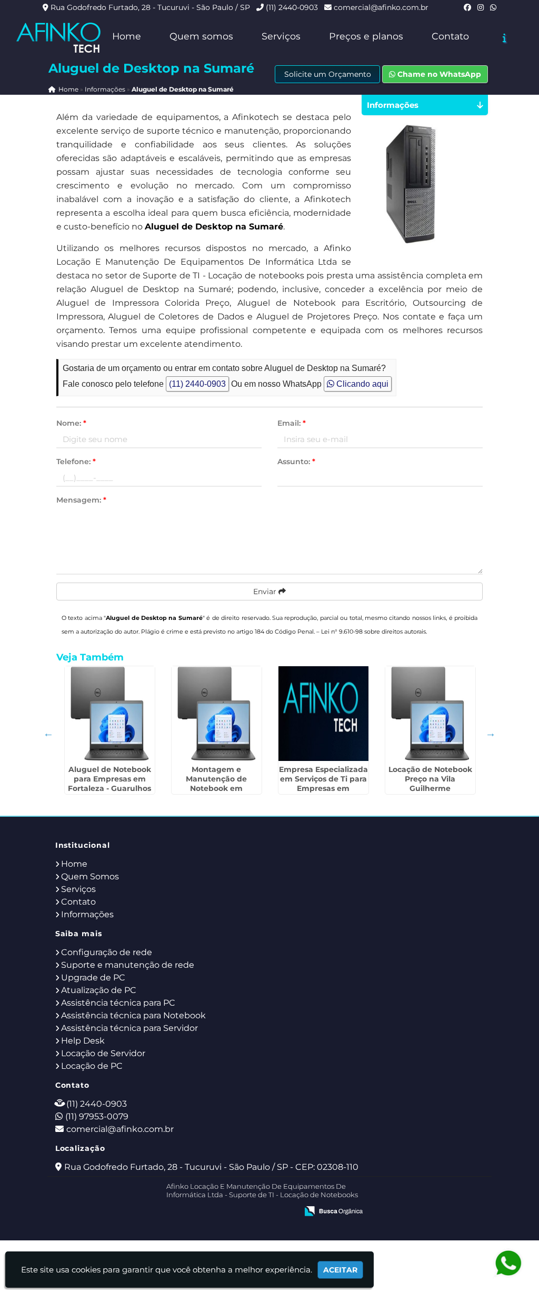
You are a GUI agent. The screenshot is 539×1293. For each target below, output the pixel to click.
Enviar (265, 591)
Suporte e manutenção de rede (127, 965)
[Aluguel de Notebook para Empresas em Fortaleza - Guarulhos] (110, 713)
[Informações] (504, 38)
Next (490, 733)
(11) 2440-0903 (292, 7)
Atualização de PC (98, 990)
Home (126, 36)
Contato (450, 36)
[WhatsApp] (493, 7)
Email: (291, 423)
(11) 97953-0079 (96, 1116)
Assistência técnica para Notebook (133, 1015)
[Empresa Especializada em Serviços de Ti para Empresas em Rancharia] (323, 713)
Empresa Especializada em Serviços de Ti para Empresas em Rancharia (323, 784)
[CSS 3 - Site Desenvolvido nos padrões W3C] (249, 1212)
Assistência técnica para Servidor (129, 1028)
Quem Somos (90, 876)
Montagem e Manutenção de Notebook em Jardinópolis (216, 784)
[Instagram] (480, 7)
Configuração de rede (106, 952)
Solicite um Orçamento (327, 74)
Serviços (281, 36)
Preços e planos (366, 36)
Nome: (71, 423)
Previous (48, 733)
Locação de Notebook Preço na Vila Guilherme (430, 779)
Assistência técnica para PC (118, 1003)
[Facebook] (467, 7)
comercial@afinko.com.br (381, 7)
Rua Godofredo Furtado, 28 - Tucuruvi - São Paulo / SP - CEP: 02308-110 (211, 1167)
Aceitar (340, 1270)
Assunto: (296, 461)
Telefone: (76, 461)
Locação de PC (92, 1066)
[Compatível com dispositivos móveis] (285, 1212)
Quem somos (201, 36)
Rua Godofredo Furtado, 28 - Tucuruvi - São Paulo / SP (150, 7)
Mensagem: (81, 500)
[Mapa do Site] (184, 1212)
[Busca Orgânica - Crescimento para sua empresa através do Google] (333, 1210)
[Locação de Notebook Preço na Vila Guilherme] (430, 713)
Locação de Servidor (103, 1053)
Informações (87, 914)
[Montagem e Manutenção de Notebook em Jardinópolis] (217, 713)
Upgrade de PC (93, 978)
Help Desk (83, 1041)
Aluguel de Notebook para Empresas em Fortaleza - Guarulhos (109, 779)
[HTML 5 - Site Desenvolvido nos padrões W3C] (212, 1212)
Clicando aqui (361, 383)
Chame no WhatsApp (438, 74)
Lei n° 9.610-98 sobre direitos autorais (373, 631)
